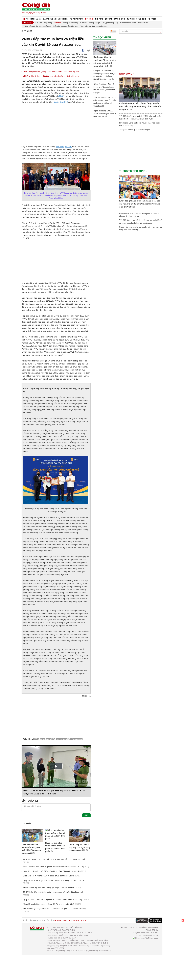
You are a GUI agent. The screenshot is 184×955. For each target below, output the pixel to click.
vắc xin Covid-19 (60, 102)
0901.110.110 (80, 920)
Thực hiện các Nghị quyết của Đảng (94, 26)
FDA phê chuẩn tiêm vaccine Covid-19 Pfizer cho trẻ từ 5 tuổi (48, 904)
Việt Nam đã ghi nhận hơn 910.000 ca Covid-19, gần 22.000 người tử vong (54, 908)
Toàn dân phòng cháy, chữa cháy (65, 26)
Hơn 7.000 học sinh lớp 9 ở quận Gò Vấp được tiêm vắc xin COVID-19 (53, 867)
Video (154, 19)
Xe (149, 19)
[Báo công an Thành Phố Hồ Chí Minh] (36, 6)
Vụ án (38, 19)
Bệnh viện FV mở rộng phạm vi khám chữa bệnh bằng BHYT (48, 876)
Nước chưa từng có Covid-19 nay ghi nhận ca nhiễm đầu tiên (48, 888)
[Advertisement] (110, 8)
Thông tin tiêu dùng (70, 23)
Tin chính (30, 19)
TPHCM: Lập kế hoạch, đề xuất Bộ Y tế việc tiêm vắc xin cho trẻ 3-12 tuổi (54, 859)
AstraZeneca (77, 739)
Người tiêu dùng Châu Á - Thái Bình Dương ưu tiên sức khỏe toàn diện (104, 113)
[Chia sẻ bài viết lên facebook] (83, 50)
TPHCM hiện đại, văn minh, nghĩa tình (37, 26)
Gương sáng (119, 19)
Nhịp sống (48, 23)
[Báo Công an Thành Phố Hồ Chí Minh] (24, 18)
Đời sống (89, 19)
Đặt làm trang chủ (33, 920)
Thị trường (78, 19)
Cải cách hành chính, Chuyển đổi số (134, 23)
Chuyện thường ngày (110, 23)
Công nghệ (141, 19)
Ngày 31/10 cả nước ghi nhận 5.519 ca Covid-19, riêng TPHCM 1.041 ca (53, 880)
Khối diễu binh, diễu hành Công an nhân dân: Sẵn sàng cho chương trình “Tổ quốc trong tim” (140, 106)
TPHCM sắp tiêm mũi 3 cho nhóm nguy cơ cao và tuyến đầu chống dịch (53, 892)
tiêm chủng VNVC (64, 146)
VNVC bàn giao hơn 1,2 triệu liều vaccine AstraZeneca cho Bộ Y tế (51, 72)
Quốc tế (108, 19)
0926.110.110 (68, 920)
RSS (114, 31)
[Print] (88, 50)
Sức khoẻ (57, 23)
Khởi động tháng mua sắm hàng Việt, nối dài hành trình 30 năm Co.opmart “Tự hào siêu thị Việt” (139, 204)
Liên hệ (49, 920)
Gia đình (39, 23)
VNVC (60, 96)
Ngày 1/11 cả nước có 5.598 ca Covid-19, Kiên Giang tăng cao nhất (51, 871)
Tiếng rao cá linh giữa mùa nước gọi (134, 130)
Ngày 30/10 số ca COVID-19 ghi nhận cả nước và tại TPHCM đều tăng (52, 899)
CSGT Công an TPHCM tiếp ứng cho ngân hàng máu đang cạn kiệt (79, 847)
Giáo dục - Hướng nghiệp (90, 23)
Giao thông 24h (49, 19)
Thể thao (99, 19)
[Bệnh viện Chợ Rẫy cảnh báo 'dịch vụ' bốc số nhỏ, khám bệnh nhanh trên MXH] (104, 48)
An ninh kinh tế (65, 19)
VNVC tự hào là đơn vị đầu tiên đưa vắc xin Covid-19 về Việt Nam (51, 76)
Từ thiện (131, 19)
